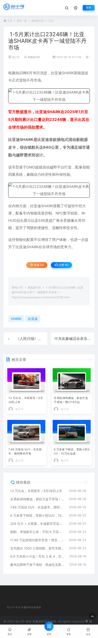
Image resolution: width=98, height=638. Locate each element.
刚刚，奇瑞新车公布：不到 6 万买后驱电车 (37, 532)
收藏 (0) (38, 265)
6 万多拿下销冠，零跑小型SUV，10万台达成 (72, 451)
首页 (9, 20)
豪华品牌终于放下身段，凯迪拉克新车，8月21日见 (37, 565)
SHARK (68, 73)
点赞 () (63, 265)
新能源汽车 (37, 20)
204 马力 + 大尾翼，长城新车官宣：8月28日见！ (37, 524)
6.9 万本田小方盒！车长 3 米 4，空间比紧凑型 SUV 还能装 (37, 556)
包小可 (16, 57)
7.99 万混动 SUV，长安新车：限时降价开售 (25, 451)
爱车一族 (22, 20)
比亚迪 (56, 73)
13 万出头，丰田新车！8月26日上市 (25, 400)
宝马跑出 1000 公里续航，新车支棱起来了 (37, 548)
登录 (88, 7)
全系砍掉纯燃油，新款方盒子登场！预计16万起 (71, 400)
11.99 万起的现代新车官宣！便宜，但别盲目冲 (37, 540)
